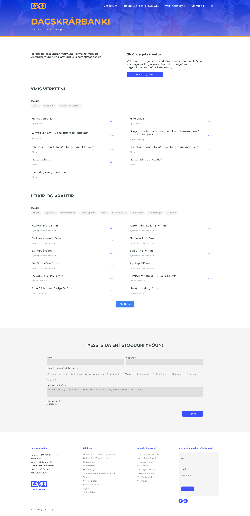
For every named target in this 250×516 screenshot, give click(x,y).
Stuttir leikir (137, 213)
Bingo (36, 106)
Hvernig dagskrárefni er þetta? (63, 368)
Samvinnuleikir (119, 213)
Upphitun (171, 213)
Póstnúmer (186, 475)
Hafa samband (38, 448)
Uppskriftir (49, 106)
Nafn (49, 358)
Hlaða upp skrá (54, 401)
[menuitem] (112, 6)
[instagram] (185, 501)
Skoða (112, 121)
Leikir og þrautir (87, 213)
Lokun (104, 213)
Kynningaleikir (68, 213)
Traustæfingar (155, 213)
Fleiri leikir (125, 304)
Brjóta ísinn (50, 213)
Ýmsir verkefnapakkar (70, 106)
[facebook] (181, 501)
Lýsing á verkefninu (57, 385)
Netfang (130, 358)
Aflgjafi (36, 213)
